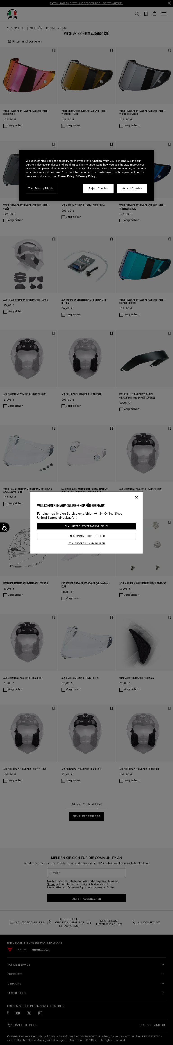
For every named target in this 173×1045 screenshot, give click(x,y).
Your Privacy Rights (41, 188)
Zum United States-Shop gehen (86, 526)
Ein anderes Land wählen (86, 543)
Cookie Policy (66, 176)
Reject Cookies (98, 188)
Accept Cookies (132, 188)
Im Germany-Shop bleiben (86, 536)
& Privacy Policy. (86, 176)
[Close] (136, 497)
